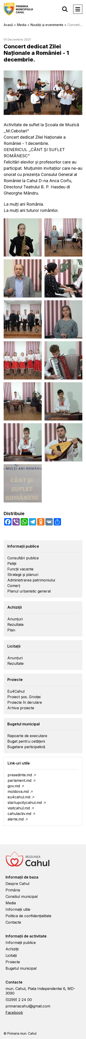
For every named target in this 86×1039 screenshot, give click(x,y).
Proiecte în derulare (24, 702)
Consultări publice (23, 558)
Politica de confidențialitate (28, 916)
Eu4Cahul (16, 691)
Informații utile (18, 909)
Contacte (13, 922)
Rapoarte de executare (27, 735)
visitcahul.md (19, 808)
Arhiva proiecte (20, 708)
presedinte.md (20, 775)
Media (11, 903)
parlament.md (19, 780)
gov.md (14, 786)
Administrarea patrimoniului (31, 580)
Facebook (14, 1012)
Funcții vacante (20, 569)
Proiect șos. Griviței (24, 697)
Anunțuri (15, 619)
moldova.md (18, 791)
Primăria (13, 890)
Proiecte (13, 962)
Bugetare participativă (26, 746)
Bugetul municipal (21, 968)
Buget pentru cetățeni (26, 741)
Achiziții (12, 949)
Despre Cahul (17, 883)
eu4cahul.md (19, 797)
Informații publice (21, 942)
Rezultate (15, 624)
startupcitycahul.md (25, 802)
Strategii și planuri (22, 574)
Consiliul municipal (22, 896)
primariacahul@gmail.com (28, 1006)
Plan (11, 630)
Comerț (13, 585)
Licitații (11, 955)
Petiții (11, 563)
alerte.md (16, 819)
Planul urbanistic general (29, 591)
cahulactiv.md (19, 813)
